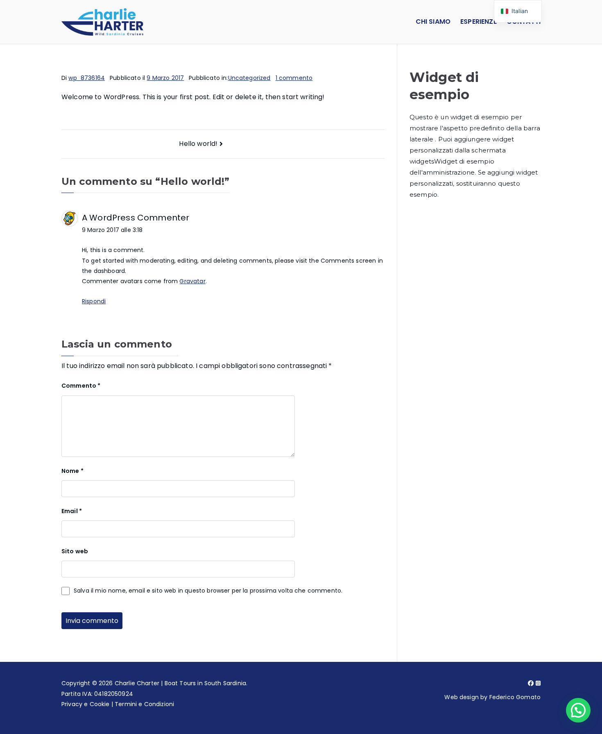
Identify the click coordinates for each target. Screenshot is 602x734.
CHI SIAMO (433, 21)
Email (71, 511)
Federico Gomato (515, 697)
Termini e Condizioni (144, 704)
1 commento (294, 78)
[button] (578, 710)
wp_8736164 (86, 78)
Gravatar (192, 281)
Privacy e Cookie (85, 704)
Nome (72, 471)
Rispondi (94, 301)
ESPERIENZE (478, 21)
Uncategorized (249, 78)
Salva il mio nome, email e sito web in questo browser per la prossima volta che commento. (208, 590)
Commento (81, 386)
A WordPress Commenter (135, 217)
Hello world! (198, 143)
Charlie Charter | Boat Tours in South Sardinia (180, 683)
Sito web (74, 551)
